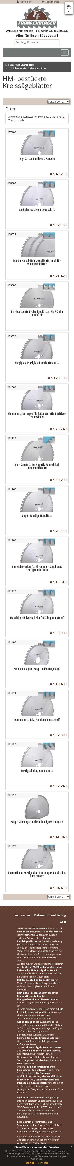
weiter (30, 1162)
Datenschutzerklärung (50, 915)
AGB (63, 922)
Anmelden (25, 1)
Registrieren (51, 1)
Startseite (27, 64)
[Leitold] (37, 17)
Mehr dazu (43, 1162)
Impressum (22, 915)
